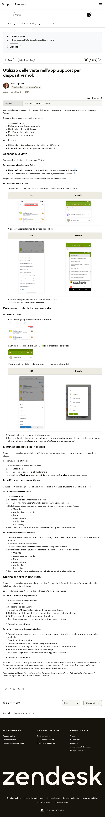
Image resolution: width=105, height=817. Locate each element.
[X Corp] (91, 60)
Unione (20, 586)
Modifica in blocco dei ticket (21, 132)
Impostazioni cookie (71, 798)
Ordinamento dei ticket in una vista (24, 126)
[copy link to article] (100, 60)
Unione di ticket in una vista (20, 135)
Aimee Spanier (17, 84)
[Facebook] (95, 60)
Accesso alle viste (16, 123)
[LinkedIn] (86, 60)
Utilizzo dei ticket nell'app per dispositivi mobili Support (34, 145)
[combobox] (71, 703)
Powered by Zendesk (56, 810)
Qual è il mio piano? (94, 98)
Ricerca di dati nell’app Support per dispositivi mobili (32, 148)
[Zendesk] (52, 775)
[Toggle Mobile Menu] (100, 4)
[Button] (6, 689)
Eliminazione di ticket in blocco (22, 129)
